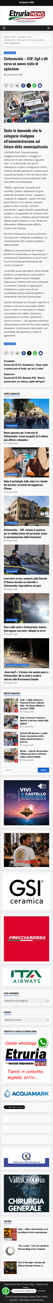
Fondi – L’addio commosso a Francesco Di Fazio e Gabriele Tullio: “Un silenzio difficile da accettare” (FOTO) (11, 705)
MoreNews (25, 1300)
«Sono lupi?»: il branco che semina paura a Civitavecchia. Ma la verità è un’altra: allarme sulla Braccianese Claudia (26, 675)
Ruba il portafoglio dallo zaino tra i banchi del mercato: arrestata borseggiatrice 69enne (25, 484)
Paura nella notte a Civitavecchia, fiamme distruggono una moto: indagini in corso (25, 628)
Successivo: (24, 377)
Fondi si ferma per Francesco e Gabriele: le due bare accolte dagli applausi (11, 722)
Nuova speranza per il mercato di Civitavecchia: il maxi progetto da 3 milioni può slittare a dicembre (26, 436)
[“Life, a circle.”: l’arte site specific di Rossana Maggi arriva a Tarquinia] (10, 1251)
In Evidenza (23, 665)
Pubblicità (30, 1290)
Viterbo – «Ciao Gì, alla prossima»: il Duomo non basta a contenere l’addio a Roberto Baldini (11, 755)
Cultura (7, 1221)
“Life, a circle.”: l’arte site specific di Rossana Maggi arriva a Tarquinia (33, 1247)
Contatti (41, 1290)
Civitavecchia (10, 53)
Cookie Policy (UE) (15, 1290)
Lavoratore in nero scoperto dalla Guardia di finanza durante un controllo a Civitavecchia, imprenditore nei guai (25, 581)
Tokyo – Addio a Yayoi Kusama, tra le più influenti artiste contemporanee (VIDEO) (33, 1230)
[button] (4, 28)
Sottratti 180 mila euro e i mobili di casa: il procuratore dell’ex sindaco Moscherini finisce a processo (11, 739)
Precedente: (26, 364)
